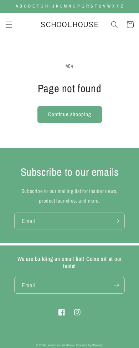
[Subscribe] (116, 221)
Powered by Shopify (89, 345)
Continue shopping (69, 114)
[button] (9, 25)
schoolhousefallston (61, 345)
